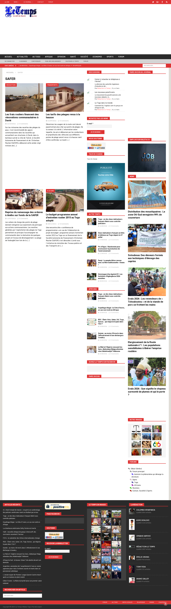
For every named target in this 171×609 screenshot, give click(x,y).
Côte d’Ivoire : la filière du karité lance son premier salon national (22, 581)
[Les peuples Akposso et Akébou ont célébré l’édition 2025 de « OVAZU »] (136, 436)
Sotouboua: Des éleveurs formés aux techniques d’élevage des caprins (145, 258)
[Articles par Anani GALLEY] (132, 582)
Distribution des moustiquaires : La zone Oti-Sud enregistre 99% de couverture (146, 214)
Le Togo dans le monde (103, 103)
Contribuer (36, 61)
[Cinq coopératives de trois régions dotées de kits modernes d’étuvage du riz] (136, 444)
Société (84, 56)
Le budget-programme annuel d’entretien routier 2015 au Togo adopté (63, 217)
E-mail (90, 123)
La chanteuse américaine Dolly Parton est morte (19, 528)
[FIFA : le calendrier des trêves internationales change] (116, 521)
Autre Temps (94, 214)
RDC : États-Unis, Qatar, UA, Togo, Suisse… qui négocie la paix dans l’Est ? (111, 322)
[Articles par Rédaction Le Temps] (132, 549)
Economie (97, 56)
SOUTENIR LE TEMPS (72, 61)
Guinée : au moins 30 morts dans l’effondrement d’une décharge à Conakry (110, 335)
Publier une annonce (53, 61)
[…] (15, 145)
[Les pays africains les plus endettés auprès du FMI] (106, 559)
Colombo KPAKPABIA (145, 510)
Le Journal (27, 2)
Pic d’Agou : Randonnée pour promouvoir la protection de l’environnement (109, 249)
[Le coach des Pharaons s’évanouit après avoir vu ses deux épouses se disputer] (116, 575)
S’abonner (23, 61)
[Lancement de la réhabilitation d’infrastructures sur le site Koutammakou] (157, 436)
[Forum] (167, 2)
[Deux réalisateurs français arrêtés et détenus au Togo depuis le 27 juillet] (91, 235)
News (16, 2)
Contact (40, 2)
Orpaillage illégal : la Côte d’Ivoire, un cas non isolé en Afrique (21, 523)
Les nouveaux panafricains (105, 92)
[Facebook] (162, 2)
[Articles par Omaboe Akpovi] (132, 539)
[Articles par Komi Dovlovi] (132, 528)
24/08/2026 (103, 326)
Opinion (61, 56)
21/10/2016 (11, 123)
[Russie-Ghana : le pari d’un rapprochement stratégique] (106, 575)
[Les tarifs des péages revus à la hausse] (65, 97)
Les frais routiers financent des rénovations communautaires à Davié (22, 117)
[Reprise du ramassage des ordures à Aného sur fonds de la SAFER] (24, 199)
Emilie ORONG (142, 557)
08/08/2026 (103, 281)
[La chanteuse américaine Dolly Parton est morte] (96, 521)
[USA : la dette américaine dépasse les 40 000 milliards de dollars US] (116, 559)
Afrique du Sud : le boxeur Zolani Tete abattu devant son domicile (22, 561)
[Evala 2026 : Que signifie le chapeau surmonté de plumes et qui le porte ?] (147, 372)
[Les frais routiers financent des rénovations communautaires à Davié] (24, 97)
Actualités (22, 56)
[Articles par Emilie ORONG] (132, 558)
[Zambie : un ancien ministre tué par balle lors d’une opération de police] (96, 559)
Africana (93, 289)
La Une (7, 2)
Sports (110, 56)
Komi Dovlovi (142, 520)
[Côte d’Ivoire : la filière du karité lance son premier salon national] (96, 544)
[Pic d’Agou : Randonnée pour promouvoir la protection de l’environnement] (91, 249)
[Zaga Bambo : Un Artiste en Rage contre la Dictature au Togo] (136, 452)
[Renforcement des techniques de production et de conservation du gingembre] (146, 444)
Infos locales (127, 602)
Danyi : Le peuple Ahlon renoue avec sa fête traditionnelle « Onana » (111, 263)
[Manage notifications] (165, 604)
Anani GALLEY (142, 578)
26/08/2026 (103, 226)
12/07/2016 (11, 218)
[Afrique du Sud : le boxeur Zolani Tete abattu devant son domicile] (96, 536)
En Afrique (141, 602)
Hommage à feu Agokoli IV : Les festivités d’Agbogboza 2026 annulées (110, 276)
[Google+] (158, 2)
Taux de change (92, 159)
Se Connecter (10, 61)
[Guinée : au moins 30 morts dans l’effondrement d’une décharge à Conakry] (91, 335)
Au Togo (36, 56)
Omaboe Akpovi (143, 536)
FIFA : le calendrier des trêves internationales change (21, 538)
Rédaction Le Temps (104, 88)
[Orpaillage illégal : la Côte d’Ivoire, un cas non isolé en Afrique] (91, 310)
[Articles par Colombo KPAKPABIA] (132, 513)
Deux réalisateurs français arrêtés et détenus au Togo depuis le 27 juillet (111, 235)
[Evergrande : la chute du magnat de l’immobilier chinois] (106, 567)
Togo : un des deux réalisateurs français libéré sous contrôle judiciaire (110, 221)
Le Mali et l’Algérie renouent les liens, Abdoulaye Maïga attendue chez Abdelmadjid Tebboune (110, 349)
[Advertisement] (85, 37)
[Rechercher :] (154, 65)
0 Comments (23, 123)
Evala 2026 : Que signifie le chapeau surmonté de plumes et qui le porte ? (147, 391)
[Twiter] (153, 2)
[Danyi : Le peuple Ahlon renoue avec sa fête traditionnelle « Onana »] (91, 262)
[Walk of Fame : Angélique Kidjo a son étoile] (106, 544)
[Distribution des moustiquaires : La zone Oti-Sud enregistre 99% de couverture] (147, 194)
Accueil (8, 56)
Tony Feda (141, 566)
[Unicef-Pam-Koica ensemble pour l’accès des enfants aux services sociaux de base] (146, 436)
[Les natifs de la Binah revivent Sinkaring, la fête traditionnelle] (146, 452)
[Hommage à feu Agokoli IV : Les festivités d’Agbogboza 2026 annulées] (91, 276)
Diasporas (162, 602)
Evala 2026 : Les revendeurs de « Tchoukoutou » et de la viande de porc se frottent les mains (145, 301)
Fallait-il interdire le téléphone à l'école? (107, 80)
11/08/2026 (103, 253)
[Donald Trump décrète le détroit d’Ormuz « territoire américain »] (116, 567)
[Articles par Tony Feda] (132, 571)
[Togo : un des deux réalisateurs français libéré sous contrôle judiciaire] (91, 221)
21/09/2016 (52, 120)
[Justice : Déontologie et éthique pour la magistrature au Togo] (136, 428)
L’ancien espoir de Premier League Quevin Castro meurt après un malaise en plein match (22, 575)
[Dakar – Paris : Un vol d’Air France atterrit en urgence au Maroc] (96, 567)
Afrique (49, 56)
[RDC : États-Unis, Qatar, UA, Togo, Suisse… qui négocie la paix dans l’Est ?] (91, 322)
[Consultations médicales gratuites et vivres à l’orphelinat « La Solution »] (146, 428)
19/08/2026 (103, 240)
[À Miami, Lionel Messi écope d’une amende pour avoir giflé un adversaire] (116, 544)
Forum (50, 2)
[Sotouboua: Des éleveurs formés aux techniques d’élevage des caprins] (147, 238)
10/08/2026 (103, 267)
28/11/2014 (52, 224)
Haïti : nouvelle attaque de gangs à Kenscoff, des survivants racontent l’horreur (19, 533)
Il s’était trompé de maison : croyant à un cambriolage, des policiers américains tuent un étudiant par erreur (21, 511)
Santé (73, 56)
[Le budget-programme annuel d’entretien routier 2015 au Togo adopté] (65, 200)
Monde (151, 602)
